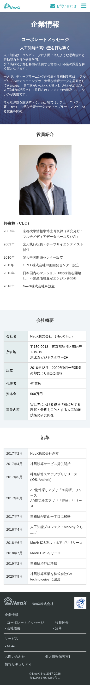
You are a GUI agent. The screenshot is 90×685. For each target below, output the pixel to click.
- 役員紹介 (61, 622)
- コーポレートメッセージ (24, 622)
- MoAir (10, 646)
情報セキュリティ (18, 664)
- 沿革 (57, 628)
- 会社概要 (12, 628)
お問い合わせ (66, 6)
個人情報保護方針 (58, 656)
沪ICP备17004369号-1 (45, 677)
